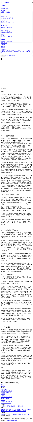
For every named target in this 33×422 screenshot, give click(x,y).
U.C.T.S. (3, 394)
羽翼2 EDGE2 (4, 389)
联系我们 (3, 51)
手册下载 (14, 411)
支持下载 (25, 51)
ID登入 (2, 55)
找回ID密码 (12, 55)
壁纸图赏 (10, 406)
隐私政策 (17, 414)
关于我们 (3, 386)
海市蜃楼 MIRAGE (6, 392)
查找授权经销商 (10, 51)
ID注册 (7, 55)
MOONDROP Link (24, 409)
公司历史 (12, 414)
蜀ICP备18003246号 (12, 420)
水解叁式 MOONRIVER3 (7, 401)
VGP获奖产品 (4, 406)
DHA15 (3, 400)
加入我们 (27, 414)
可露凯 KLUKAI (5, 398)
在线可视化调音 (18, 51)
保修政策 (16, 409)
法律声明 (22, 414)
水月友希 (20, 406)
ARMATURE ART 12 (6, 397)
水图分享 (15, 406)
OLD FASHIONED (6, 403)
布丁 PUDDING (5, 395)
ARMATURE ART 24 (6, 391)
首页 (2, 384)
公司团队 (8, 414)
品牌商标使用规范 (21, 411)
